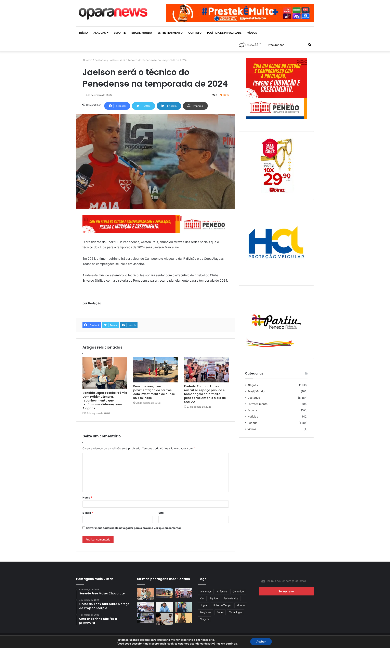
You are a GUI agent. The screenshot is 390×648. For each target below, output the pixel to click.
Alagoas (99, 32)
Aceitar (261, 642)
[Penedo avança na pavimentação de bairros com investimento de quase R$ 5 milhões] (155, 369)
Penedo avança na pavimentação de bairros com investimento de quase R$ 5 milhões (154, 392)
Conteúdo (238, 591)
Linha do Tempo (222, 605)
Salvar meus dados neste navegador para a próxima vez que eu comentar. (134, 528)
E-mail (87, 512)
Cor (202, 598)
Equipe (214, 598)
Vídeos (252, 32)
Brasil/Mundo (141, 32)
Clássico (222, 591)
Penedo (252, 422)
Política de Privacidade (224, 32)
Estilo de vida (230, 598)
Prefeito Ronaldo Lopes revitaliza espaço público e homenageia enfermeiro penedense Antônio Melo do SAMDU (205, 394)
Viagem (204, 619)
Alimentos (205, 591)
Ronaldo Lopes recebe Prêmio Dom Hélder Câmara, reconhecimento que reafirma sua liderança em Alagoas (104, 400)
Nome (87, 497)
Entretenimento (170, 32)
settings (231, 643)
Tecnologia (235, 612)
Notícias (252, 416)
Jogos (203, 605)
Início (83, 32)
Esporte (120, 32)
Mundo (241, 605)
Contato (195, 32)
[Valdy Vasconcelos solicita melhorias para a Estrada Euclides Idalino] (164, 607)
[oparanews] (113, 12)
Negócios (205, 612)
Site (161, 512)
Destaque (100, 60)
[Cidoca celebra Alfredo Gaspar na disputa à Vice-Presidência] (183, 607)
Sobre (220, 612)
